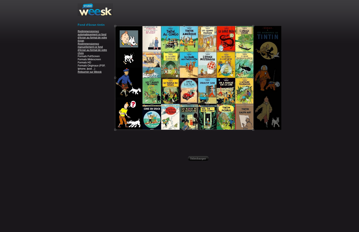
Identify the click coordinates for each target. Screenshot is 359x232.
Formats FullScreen (89, 56)
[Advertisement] (198, 12)
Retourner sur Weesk (90, 71)
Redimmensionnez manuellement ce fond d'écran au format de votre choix (92, 48)
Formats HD (84, 62)
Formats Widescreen (89, 59)
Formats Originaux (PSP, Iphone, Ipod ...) (91, 67)
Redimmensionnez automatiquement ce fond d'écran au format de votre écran (92, 36)
